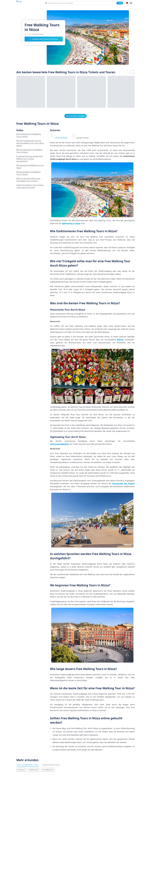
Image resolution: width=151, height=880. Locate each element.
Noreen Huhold (82, 138)
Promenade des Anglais (123, 483)
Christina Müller (61, 138)
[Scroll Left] (128, 72)
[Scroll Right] (133, 72)
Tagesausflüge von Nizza (51, 765)
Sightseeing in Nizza (71, 223)
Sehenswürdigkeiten (59, 444)
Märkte (120, 339)
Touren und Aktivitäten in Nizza (27, 765)
